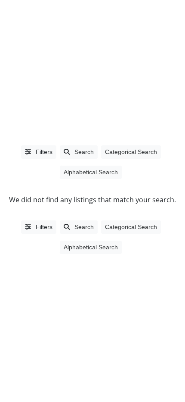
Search (84, 151)
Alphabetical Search (91, 172)
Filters (43, 151)
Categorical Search (131, 151)
